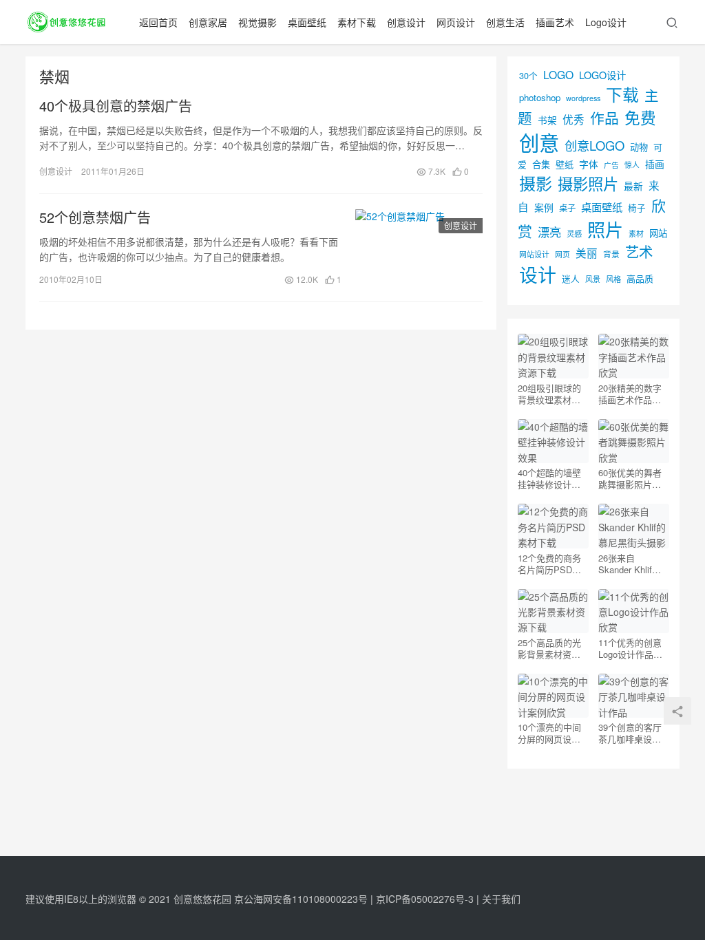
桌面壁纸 (307, 22)
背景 (611, 253)
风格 (613, 278)
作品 (604, 117)
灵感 (574, 233)
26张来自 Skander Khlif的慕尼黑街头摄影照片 (629, 563)
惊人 (632, 165)
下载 (622, 94)
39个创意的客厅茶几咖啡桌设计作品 (630, 733)
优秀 (573, 119)
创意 (539, 141)
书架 (547, 120)
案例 (544, 207)
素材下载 (356, 22)
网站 (658, 232)
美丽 (587, 252)
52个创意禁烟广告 (95, 217)
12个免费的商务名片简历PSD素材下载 (549, 563)
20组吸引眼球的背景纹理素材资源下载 (549, 393)
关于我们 (501, 899)
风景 (592, 278)
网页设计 (455, 22)
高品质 (640, 278)
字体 (588, 164)
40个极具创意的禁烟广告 (115, 106)
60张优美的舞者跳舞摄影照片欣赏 (630, 478)
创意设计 (406, 22)
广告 (611, 165)
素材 (636, 233)
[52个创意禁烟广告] (419, 248)
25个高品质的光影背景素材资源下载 (549, 648)
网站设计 (534, 254)
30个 (528, 75)
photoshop (539, 97)
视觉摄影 (257, 22)
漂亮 (549, 231)
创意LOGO (594, 145)
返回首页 (158, 22)
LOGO (558, 74)
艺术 (639, 251)
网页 (562, 253)
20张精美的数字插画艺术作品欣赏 (630, 393)
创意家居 (208, 22)
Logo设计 (606, 22)
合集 (541, 164)
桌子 (567, 208)
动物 (639, 146)
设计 (537, 274)
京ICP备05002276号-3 (425, 899)
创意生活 (505, 22)
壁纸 (565, 164)
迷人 (571, 278)
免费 (640, 117)
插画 (654, 164)
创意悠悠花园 (202, 899)
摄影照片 (588, 183)
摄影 (535, 183)
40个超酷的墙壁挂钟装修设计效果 (549, 478)
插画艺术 (555, 22)
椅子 (637, 207)
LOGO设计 (602, 74)
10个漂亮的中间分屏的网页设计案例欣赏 (549, 733)
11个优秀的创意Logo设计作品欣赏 (630, 648)
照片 (605, 229)
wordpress (583, 98)
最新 (633, 186)
